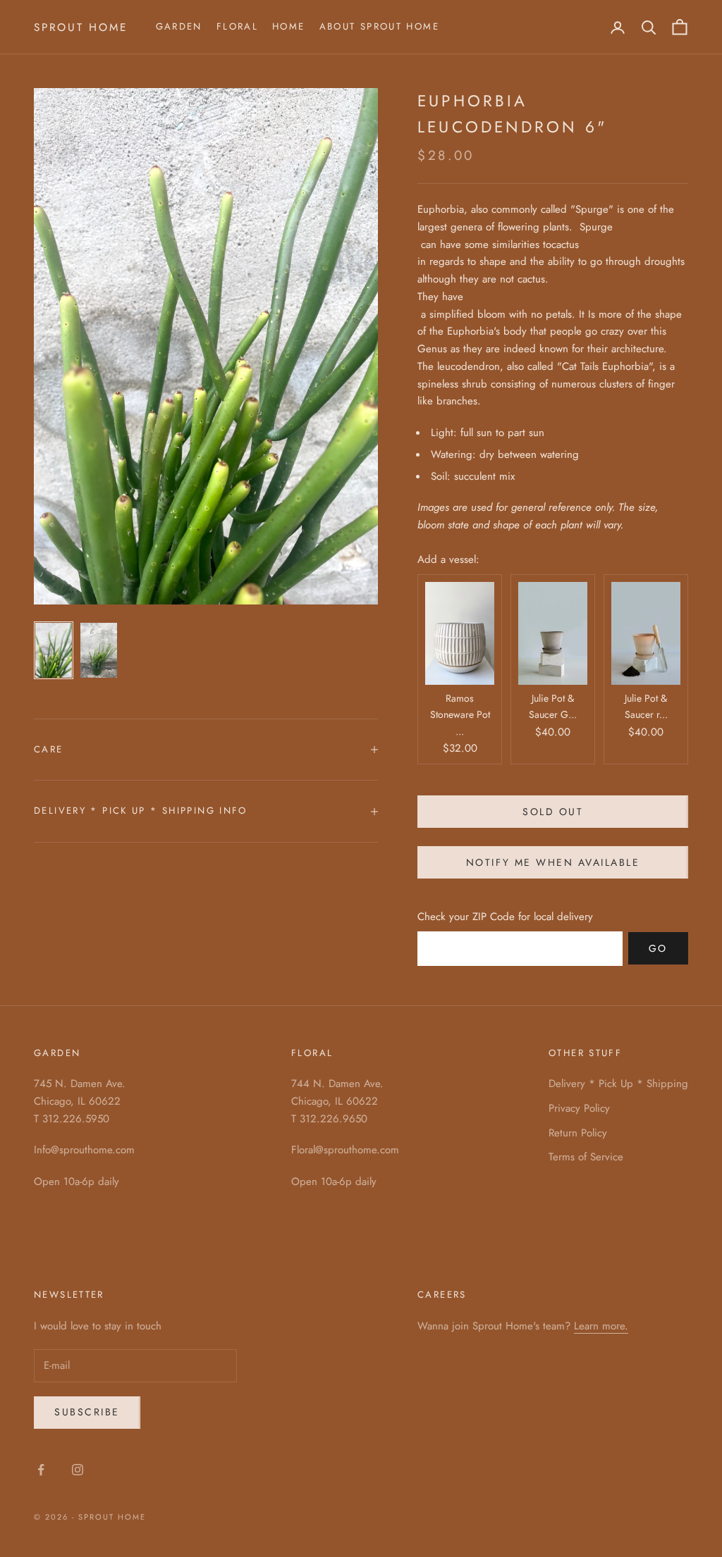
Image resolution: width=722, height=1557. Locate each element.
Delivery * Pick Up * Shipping (618, 1083)
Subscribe (87, 1412)
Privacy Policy (579, 1108)
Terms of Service (586, 1157)
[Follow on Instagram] (78, 1470)
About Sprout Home (379, 26)
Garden (179, 26)
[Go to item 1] (53, 650)
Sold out (552, 812)
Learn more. (601, 1326)
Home (288, 26)
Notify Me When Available (553, 862)
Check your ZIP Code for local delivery (505, 916)
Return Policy (578, 1133)
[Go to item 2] (98, 650)
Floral (237, 26)
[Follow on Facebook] (41, 1470)
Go (658, 948)
